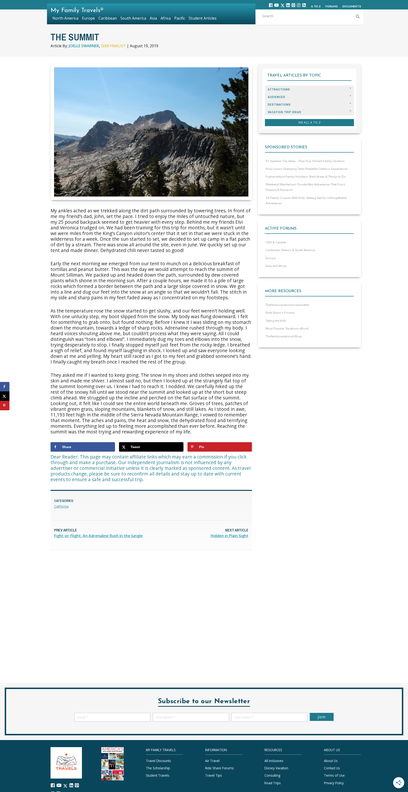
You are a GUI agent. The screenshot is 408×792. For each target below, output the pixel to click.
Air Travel (212, 760)
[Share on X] (4, 396)
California (61, 506)
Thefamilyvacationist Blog (284, 336)
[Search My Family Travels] (357, 17)
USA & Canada (276, 242)
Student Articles (203, 18)
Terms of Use (334, 775)
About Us (331, 760)
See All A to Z (309, 122)
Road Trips (272, 782)
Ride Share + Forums (280, 313)
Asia (153, 18)
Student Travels (157, 775)
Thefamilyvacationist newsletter (288, 305)
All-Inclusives (273, 760)
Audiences (276, 97)
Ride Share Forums (219, 768)
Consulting (272, 775)
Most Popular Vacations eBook (287, 328)
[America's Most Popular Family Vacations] (112, 763)
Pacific (179, 18)
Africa (166, 18)
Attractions (279, 89)
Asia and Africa (276, 266)
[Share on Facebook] (4, 386)
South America (133, 18)
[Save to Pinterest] (4, 405)
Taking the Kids (276, 321)
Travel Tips (213, 775)
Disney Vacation (276, 768)
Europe (271, 258)
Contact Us (332, 768)
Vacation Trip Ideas (284, 112)
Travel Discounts (158, 760)
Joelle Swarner (84, 45)
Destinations (279, 105)
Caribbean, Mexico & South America (290, 250)
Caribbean (107, 18)
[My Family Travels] (66, 762)
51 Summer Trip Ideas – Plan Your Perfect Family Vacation (305, 161)
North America (65, 18)
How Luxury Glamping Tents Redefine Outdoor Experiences (307, 169)
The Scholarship (158, 768)
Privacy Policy (334, 782)
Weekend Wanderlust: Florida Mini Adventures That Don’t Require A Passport (305, 187)
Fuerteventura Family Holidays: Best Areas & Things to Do (306, 177)
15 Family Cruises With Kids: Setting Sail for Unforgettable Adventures (306, 200)
